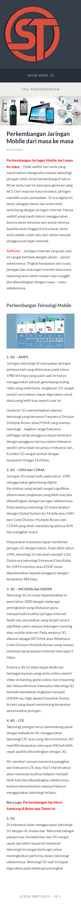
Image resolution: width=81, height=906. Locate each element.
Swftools (13, 251)
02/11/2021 (15, 149)
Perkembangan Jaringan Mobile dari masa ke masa (40, 137)
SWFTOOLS (40, 896)
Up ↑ (57, 896)
